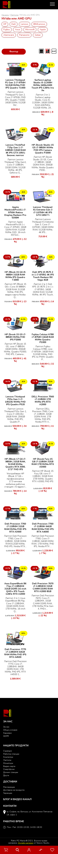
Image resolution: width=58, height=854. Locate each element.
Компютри (8, 757)
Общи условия (10, 729)
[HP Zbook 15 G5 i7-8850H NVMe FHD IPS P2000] (15, 323)
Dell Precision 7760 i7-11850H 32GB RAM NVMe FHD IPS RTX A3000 (15, 527)
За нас (6, 726)
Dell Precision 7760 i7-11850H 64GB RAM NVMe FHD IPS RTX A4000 (43, 527)
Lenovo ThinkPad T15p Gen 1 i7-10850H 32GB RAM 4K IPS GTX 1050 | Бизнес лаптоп (15, 150)
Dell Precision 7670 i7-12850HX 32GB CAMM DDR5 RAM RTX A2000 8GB (42, 587)
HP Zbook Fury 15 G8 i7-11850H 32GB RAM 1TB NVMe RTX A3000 (43, 462)
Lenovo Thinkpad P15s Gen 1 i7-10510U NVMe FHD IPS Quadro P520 (15, 400)
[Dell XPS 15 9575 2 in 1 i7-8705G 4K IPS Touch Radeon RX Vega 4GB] (42, 261)
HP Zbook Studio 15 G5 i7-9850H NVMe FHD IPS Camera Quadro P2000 (43, 148)
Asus (17, 29)
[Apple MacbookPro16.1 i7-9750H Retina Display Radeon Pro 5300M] (15, 196)
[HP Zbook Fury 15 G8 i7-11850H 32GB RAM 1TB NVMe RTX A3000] (42, 448)
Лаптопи (14, 14)
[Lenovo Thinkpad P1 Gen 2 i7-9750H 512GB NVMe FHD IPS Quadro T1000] (15, 69)
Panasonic (24, 35)
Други (6, 775)
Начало (5, 14)
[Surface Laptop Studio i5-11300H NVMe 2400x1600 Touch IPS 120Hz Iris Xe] (42, 69)
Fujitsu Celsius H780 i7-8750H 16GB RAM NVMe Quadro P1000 (43, 338)
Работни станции (11, 754)
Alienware (8, 35)
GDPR (6, 736)
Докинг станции (10, 772)
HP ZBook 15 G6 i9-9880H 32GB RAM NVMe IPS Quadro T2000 (15, 276)
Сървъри (7, 750)
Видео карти (9, 766)
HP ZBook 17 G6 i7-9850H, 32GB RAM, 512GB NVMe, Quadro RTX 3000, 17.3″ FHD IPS (15, 464)
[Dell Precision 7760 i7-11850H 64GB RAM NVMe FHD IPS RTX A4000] (42, 513)
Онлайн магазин (25, 842)
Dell (13, 24)
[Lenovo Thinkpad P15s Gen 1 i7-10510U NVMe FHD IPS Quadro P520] (15, 385)
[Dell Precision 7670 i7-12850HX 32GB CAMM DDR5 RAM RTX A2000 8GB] (42, 572)
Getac (38, 35)
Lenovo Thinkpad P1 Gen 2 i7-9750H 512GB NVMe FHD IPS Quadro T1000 (15, 83)
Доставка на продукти (13, 790)
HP (4, 24)
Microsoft (29, 29)
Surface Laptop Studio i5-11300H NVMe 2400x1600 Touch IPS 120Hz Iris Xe (43, 85)
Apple (43, 29)
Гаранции (7, 793)
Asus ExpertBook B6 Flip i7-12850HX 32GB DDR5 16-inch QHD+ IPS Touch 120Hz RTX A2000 (15, 588)
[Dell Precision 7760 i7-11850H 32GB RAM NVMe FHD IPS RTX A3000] (15, 513)
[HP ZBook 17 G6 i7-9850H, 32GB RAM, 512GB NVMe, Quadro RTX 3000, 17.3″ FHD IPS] (15, 448)
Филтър (13, 51)
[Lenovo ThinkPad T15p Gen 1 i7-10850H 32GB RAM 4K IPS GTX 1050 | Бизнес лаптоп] (15, 134)
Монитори (8, 763)
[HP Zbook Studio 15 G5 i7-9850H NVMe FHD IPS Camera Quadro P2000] (42, 134)
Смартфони (9, 769)
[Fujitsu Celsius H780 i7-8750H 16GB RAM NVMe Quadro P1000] (42, 323)
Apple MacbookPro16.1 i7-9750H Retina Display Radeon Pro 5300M (15, 212)
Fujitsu (6, 29)
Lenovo (24, 24)
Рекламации (9, 787)
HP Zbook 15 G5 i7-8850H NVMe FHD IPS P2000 (15, 337)
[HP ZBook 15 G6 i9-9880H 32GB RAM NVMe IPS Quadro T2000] (15, 261)
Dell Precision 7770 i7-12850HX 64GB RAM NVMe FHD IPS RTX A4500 (15, 653)
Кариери (7, 733)
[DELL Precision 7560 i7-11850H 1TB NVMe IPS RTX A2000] (42, 385)
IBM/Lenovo (39, 24)
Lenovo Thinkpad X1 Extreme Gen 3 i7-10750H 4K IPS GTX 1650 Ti (42, 211)
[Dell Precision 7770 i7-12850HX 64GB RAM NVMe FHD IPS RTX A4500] (15, 638)
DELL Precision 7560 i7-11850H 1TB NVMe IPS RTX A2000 (43, 400)
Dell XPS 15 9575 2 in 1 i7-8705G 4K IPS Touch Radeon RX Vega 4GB (43, 276)
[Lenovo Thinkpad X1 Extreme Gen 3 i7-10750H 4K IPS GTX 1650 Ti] (42, 196)
